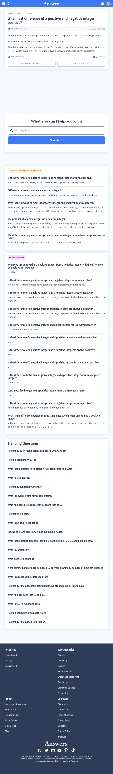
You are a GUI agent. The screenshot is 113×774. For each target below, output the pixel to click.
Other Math (27, 13)
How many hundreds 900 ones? (25, 486)
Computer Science (66, 687)
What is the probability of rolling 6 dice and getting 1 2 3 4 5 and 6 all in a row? (50, 541)
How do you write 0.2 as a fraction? (27, 613)
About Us (62, 704)
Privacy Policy (64, 720)
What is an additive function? (23, 523)
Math (19, 13)
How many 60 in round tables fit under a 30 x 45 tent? (37, 450)
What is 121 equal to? (19, 477)
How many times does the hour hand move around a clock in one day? (46, 586)
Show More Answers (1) (31, 63)
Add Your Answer (81, 63)
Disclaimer (62, 726)
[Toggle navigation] (3, 3)
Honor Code (10, 709)
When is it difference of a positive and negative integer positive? (51, 20)
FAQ (7, 731)
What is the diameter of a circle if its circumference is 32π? (40, 468)
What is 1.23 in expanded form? (24, 604)
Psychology (63, 682)
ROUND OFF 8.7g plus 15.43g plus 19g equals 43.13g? (35, 532)
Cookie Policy (64, 731)
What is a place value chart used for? (28, 577)
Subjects (11, 13)
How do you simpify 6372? (22, 459)
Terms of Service (65, 715)
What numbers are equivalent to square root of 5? (35, 505)
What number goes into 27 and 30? (26, 595)
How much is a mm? (18, 514)
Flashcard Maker (12, 715)
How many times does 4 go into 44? (27, 622)
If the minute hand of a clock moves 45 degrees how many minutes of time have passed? (56, 568)
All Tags (8, 660)
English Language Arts (68, 677)
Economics (63, 693)
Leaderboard (11, 655)
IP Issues (62, 736)
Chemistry (62, 660)
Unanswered (11, 666)
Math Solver (10, 726)
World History (64, 671)
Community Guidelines (15, 704)
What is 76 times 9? (18, 550)
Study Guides (11, 720)
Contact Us (63, 709)
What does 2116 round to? (21, 559)
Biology (61, 666)
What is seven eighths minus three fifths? (30, 495)
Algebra (61, 655)
